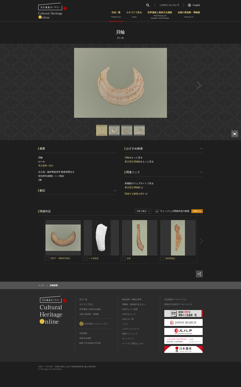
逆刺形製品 (170, 258)
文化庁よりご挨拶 (130, 309)
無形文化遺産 (85, 338)
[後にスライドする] (198, 85)
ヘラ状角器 (93, 258)
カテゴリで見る (134, 14)
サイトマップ (128, 339)
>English (196, 5)
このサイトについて (169, 5)
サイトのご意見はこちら (133, 343)
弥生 (51, 165)
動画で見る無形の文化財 (90, 343)
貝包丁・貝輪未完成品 (60, 258)
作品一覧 (116, 14)
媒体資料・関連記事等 (132, 299)
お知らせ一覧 (128, 319)
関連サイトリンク (130, 334)
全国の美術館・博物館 (189, 14)
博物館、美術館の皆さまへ (133, 304)
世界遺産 (83, 333)
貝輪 (127, 157)
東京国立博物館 (132, 161)
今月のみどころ (129, 314)
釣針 (129, 258)
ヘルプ (125, 324)
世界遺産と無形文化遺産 (160, 15)
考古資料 (42, 165)
